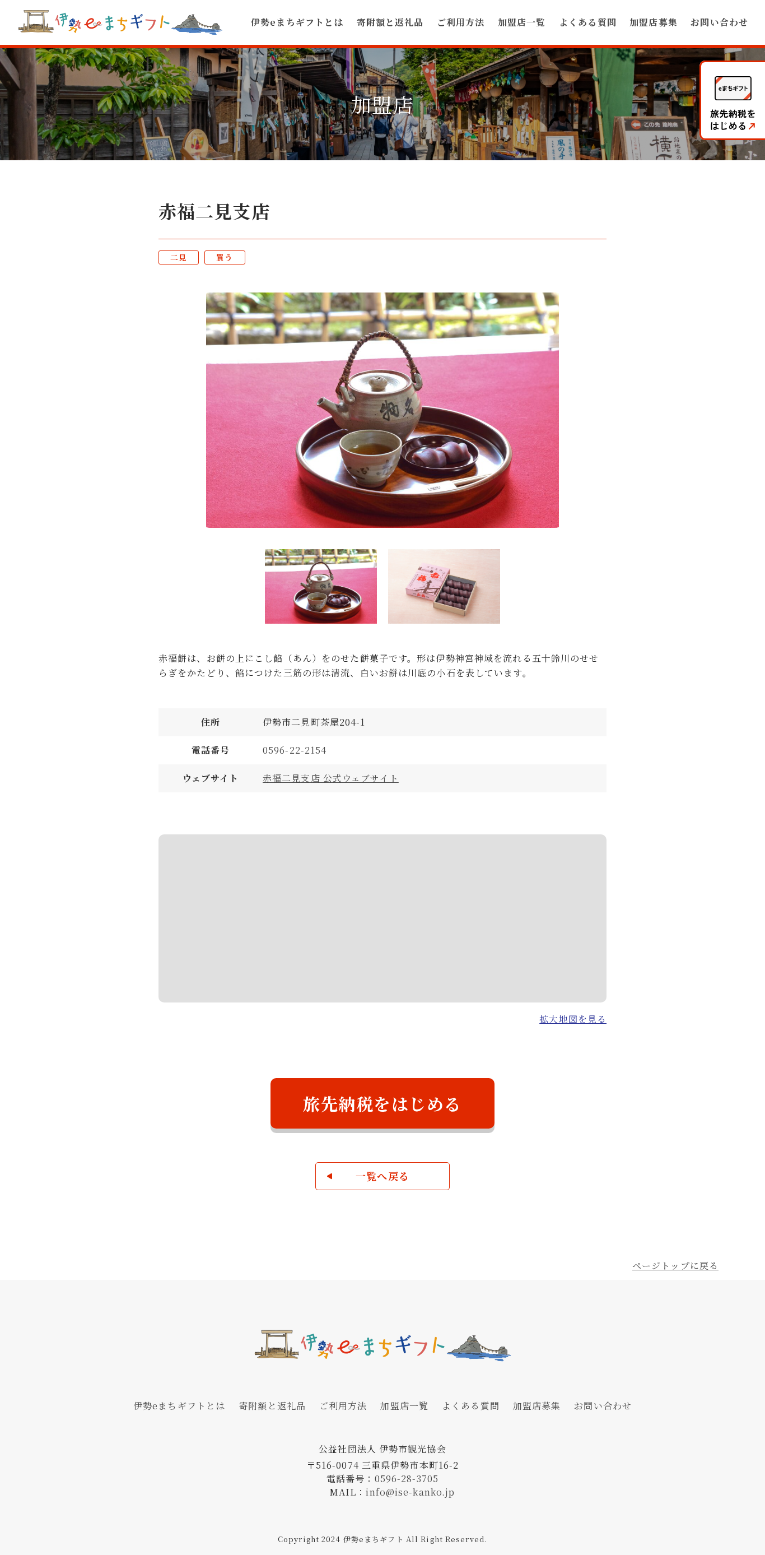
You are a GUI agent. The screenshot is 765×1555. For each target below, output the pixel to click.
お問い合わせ (719, 22)
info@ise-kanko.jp (410, 1492)
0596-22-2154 (294, 750)
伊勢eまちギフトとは (297, 22)
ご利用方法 (461, 22)
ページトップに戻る (675, 1265)
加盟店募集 (653, 22)
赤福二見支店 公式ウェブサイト (331, 778)
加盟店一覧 (522, 22)
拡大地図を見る (573, 1019)
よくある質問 (588, 22)
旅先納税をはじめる (382, 1103)
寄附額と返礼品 (390, 22)
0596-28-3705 (407, 1478)
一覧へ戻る (382, 1175)
